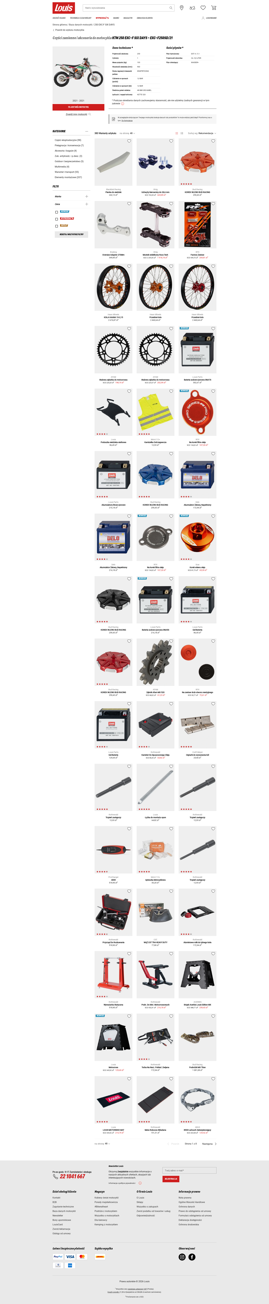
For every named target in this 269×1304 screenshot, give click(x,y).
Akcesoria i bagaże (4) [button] (66, 150)
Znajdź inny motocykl (76, 114)
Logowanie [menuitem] (211, 18)
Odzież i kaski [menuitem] (59, 18)
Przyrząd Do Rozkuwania (113, 942)
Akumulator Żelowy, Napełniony (197, 505)
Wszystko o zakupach (147, 1206)
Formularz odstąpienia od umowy (195, 1215)
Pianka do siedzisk (113, 192)
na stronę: (124, 133)
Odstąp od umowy (62, 1233)
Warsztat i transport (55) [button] (67, 172)
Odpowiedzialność (146, 1215)
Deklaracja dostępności (190, 1220)
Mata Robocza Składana (155, 1130)
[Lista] (182, 133)
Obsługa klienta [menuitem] (145, 18)
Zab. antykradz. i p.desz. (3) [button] (68, 156)
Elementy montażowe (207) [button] (68, 177)
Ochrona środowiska (189, 1224)
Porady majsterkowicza (106, 1202)
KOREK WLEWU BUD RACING (197, 192)
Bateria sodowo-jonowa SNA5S (155, 630)
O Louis (140, 1197)
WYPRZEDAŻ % (67, 218)
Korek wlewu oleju (197, 567)
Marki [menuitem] (116, 18)
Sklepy (140, 1202)
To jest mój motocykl (78, 107)
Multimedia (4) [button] (62, 166)
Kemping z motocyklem (106, 1224)
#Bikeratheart (101, 1206)
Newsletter (58, 1215)
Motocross (113, 1067)
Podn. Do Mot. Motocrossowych (156, 1005)
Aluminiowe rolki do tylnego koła (197, 942)
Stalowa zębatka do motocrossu (113, 380)
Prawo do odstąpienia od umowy (195, 1211)
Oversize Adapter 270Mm (113, 255)
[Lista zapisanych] (203, 8)
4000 (113, 880)
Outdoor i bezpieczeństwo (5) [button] (69, 161)
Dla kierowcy (101, 1220)
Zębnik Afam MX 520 (155, 692)
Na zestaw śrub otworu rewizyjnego (197, 692)
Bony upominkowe (62, 1220)
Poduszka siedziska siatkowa (113, 442)
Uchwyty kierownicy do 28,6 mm (155, 192)
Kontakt (56, 1197)
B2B (55, 1202)
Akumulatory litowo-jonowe (113, 505)
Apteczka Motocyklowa (155, 880)
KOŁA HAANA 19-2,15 (113, 317)
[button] (171, 8)
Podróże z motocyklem (106, 1211)
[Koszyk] (213, 8)
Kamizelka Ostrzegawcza (155, 442)
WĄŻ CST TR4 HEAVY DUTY (155, 942)
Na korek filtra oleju (197, 442)
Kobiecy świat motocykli (107, 1197)
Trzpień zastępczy (113, 817)
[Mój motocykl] (192, 8)
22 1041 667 (72, 1177)
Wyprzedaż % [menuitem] (102, 18)
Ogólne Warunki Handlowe (192, 1202)
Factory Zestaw (197, 255)
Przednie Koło (155, 317)
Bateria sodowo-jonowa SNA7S (197, 380)
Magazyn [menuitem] (127, 18)
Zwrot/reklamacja (61, 1229)
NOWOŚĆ (65, 211)
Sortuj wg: (193, 133)
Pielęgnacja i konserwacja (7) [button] (69, 145)
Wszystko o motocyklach (107, 1215)
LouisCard (58, 1224)
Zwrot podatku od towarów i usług (153, 1211)
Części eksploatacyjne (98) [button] (68, 140)
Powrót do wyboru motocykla (69, 30)
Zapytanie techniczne (63, 1206)
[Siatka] (177, 132)
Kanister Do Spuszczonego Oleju (156, 755)
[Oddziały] (182, 8)
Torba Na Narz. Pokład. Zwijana (155, 1067)
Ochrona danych (187, 1206)
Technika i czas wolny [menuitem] (80, 18)
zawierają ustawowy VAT (137, 1289)
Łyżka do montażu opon (155, 817)
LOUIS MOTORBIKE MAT (113, 1130)
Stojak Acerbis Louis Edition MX (197, 1005)
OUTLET (64, 225)
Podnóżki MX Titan (197, 1067)
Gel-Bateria (197, 630)
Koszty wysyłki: (114, 1292)
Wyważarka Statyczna (113, 1005)
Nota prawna (185, 1197)
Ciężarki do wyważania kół (197, 755)
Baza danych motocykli (64, 1211)
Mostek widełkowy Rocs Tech (155, 255)
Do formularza (127, 121)
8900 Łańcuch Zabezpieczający (197, 1130)
